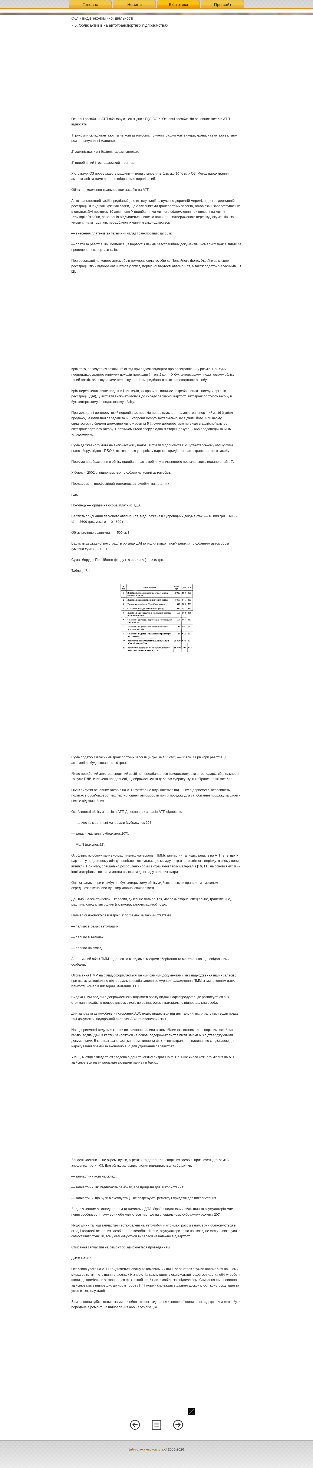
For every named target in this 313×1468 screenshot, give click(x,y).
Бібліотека (178, 4)
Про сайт (222, 4)
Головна (90, 4)
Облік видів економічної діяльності (102, 18)
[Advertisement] (34, 78)
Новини (134, 4)
